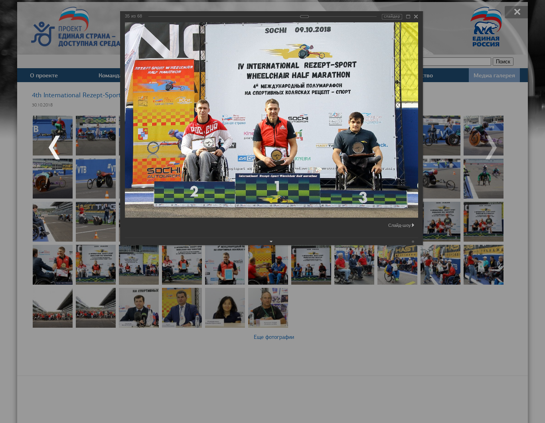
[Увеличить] (408, 16)
